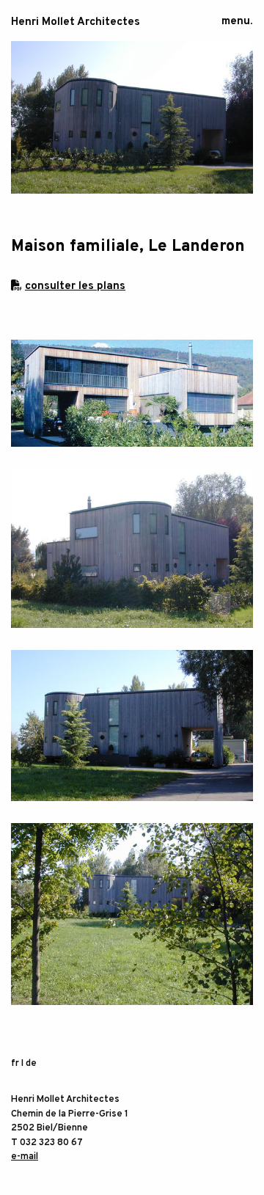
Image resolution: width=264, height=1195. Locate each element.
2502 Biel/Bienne (49, 1128)
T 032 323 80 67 (47, 1143)
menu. (236, 21)
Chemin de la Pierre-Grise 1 (69, 1114)
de (31, 1064)
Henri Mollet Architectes (75, 22)
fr (15, 1064)
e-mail (24, 1157)
